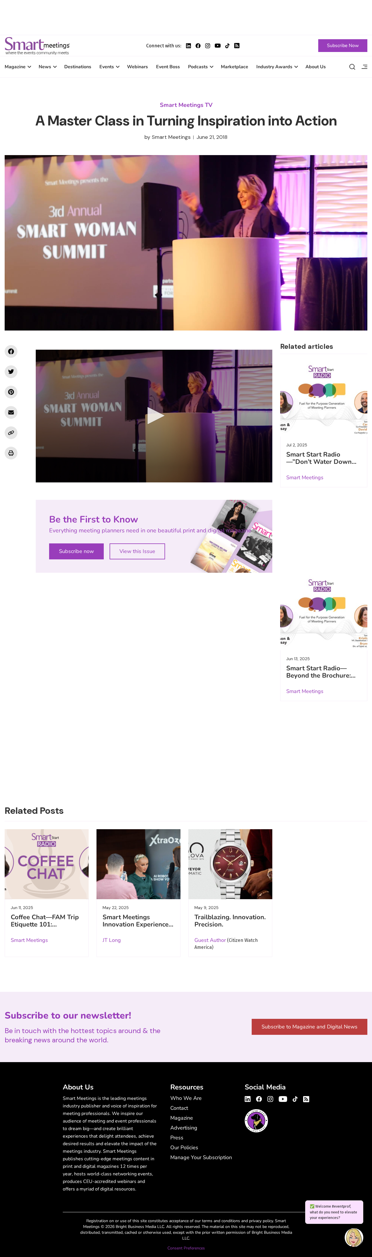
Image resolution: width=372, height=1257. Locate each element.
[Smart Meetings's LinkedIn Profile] (188, 45)
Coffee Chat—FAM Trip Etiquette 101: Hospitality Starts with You (45, 928)
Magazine (15, 67)
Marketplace (234, 67)
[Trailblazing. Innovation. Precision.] (230, 864)
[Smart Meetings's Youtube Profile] (218, 46)
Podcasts (198, 67)
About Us (315, 67)
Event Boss (168, 67)
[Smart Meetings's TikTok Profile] (227, 45)
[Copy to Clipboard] (11, 432)
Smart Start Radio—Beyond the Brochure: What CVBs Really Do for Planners (319, 679)
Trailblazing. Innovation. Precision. (230, 921)
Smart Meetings (37, 45)
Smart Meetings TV (186, 105)
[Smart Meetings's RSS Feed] (236, 45)
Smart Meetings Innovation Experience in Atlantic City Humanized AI (136, 928)
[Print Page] (11, 453)
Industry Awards (274, 67)
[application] (154, 416)
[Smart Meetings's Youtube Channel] (283, 1098)
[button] (154, 415)
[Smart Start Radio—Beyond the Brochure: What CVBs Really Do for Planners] (323, 612)
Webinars (137, 67)
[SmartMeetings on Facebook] (11, 351)
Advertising (183, 1127)
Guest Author (210, 940)
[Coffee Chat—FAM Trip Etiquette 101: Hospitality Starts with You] (47, 864)
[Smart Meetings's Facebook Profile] (198, 45)
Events (106, 67)
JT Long (112, 940)
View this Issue (137, 551)
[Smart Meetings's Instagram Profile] (207, 45)
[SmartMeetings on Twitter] (11, 371)
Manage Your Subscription (201, 1157)
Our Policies (184, 1147)
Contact (179, 1108)
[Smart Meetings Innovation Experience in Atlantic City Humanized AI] (138, 864)
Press (176, 1137)
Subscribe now (76, 551)
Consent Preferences (186, 1248)
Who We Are (186, 1098)
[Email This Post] (11, 412)
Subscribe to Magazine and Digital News (309, 1026)
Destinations (77, 67)
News (45, 67)
